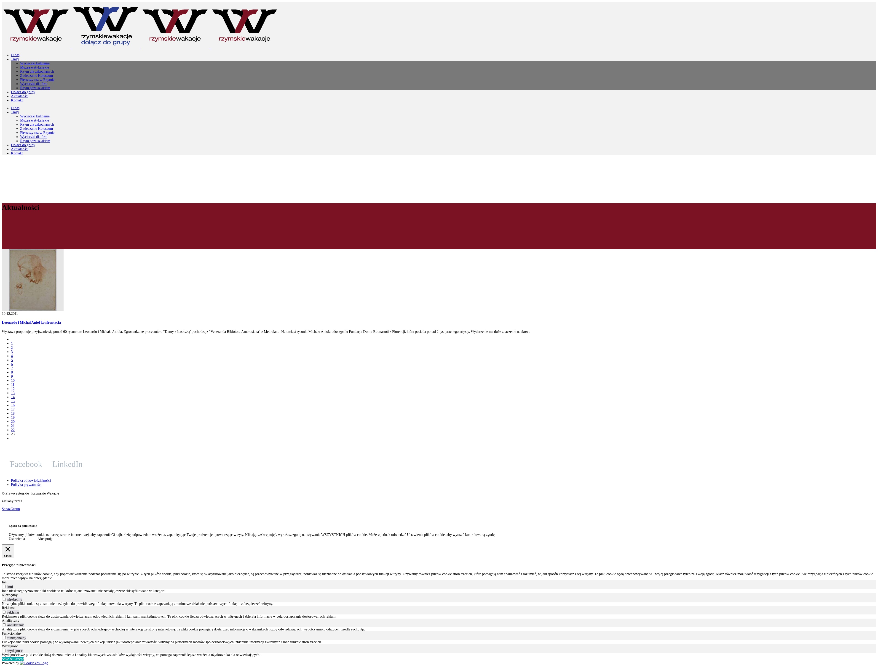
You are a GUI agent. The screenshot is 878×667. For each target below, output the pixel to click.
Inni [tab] (5, 582)
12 (13, 389)
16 (13, 405)
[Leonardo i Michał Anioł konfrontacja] (33, 309)
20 (13, 421)
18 (13, 413)
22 (13, 430)
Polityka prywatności (26, 485)
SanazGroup (11, 509)
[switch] (4, 586)
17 (13, 409)
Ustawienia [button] (17, 539)
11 (12, 384)
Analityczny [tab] (10, 620)
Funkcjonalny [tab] (12, 633)
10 (13, 380)
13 (13, 393)
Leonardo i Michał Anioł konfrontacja (31, 322)
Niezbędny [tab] (10, 595)
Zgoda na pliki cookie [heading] (23, 525)
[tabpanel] (439, 591)
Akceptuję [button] (44, 539)
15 (13, 401)
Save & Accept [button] (13, 659)
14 (13, 397)
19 (13, 417)
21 (13, 426)
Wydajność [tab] (10, 646)
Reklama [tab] (8, 608)
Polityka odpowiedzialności (31, 480)
